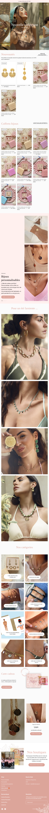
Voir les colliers (34, 577)
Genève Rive (4, 802)
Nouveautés (4, 781)
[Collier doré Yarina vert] (24, 509)
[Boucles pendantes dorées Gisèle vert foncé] (33, 450)
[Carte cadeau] (33, 680)
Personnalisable (5, 779)
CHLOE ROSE (37, 808)
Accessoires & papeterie (7, 784)
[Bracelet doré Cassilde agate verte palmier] (28, 465)
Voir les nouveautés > (42, 54)
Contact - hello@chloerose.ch (33, 784)
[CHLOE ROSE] (24, 4)
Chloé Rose (4, 790)
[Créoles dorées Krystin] (21, 336)
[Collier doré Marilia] (11, 404)
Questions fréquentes (31, 779)
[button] (44, 4)
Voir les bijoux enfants (36, 634)
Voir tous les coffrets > (40, 123)
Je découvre (24, 31)
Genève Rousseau (5, 797)
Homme (3, 786)
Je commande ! (6, 687)
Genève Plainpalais (5, 799)
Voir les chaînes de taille (36, 661)
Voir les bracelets (10, 605)
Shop (2, 777)
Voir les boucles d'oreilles (12, 576)
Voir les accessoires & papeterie (12, 633)
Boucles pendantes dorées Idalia (8, 85)
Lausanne (3, 804)
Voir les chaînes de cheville (12, 661)
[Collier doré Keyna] (29, 352)
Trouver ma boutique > (36, 764)
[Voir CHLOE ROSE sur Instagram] (2, 809)
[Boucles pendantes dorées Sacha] (35, 494)
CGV (27, 781)
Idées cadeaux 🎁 (5, 788)
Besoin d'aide (29, 777)
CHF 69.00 (6, 86)
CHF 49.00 (38, 154)
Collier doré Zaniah (21, 85)
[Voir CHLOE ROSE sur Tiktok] (5, 809)
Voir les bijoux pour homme (36, 605)
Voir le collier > (36, 733)
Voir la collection (8, 297)
